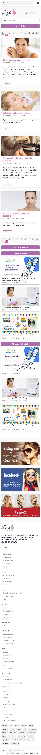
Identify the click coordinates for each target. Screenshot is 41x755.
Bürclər (4, 590)
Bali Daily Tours (35, 753)
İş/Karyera (6, 711)
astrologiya (33, 729)
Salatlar (5, 652)
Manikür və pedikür (8, 560)
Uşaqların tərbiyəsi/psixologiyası (13, 683)
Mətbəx (4, 649)
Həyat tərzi (5, 691)
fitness (5, 732)
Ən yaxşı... (6, 697)
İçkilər (4, 665)
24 (17, 33)
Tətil (4, 707)
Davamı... (7, 83)
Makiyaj (16, 115)
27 (29, 33)
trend (24, 725)
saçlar (22, 732)
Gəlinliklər (6, 585)
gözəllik (31, 736)
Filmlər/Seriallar (7, 714)
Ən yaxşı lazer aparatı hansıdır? (15, 307)
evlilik (19, 729)
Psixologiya (6, 694)
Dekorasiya (5, 631)
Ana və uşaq (17, 282)
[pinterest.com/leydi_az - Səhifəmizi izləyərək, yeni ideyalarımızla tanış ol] (20, 505)
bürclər (23, 740)
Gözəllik (16, 63)
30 (3, 35)
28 (33, 33)
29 (37, 33)
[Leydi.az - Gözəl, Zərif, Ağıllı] (10, 13)
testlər (15, 740)
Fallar (4, 599)
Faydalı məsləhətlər (9, 720)
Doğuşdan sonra (8, 679)
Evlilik (4, 626)
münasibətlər (15, 743)
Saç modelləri (7, 563)
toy (25, 729)
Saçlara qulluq (18, 163)
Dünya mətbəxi (7, 668)
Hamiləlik (5, 676)
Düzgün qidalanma (8, 611)
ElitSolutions (13, 753)
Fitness (5, 614)
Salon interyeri (7, 637)
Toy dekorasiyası (8, 644)
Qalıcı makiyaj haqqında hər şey (16, 113)
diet (14, 736)
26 (25, 33)
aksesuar (5, 743)
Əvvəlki (4, 33)
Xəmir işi (5, 658)
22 (9, 33)
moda (5, 725)
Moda (4, 572)
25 (21, 33)
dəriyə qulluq (31, 732)
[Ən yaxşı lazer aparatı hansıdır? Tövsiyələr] (20, 296)
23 (13, 33)
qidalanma (22, 736)
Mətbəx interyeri (8, 634)
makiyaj (5, 729)
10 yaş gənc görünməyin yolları (16, 60)
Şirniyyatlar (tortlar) (9, 661)
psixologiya (6, 740)
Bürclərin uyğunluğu (9, 596)
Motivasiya (6, 701)
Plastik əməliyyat (8, 567)
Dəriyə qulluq (17, 309)
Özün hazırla (7, 717)
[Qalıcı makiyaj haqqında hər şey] (20, 100)
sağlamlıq (13, 732)
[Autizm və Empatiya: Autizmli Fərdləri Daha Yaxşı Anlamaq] (20, 323)
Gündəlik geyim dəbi (9, 575)
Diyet (4, 608)
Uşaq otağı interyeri (9, 640)
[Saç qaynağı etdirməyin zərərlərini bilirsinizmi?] (20, 146)
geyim (31, 725)
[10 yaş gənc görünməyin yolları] (20, 47)
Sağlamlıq (16, 338)
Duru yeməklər (7, 655)
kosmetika (6, 736)
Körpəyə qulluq (7, 686)
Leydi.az (11, 750)
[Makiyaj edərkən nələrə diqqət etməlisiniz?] (20, 201)
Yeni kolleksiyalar (8, 581)
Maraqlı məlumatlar (9, 704)
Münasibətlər (6, 622)
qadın (17, 725)
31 (7, 35)
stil (11, 725)
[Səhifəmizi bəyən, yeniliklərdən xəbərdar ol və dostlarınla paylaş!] (30, 13)
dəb (12, 729)
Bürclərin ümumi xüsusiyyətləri (12, 593)
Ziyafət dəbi (6, 578)
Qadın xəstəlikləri (8, 617)
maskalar (31, 740)
